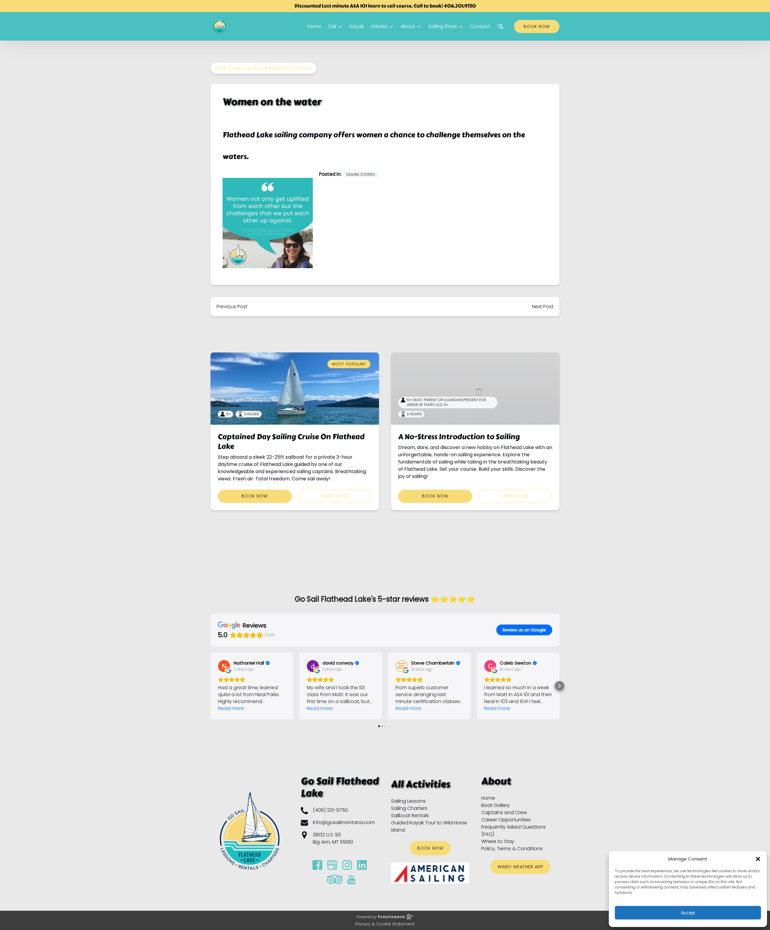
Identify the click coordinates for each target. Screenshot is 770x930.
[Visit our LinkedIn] (362, 865)
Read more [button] (231, 708)
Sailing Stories (360, 174)
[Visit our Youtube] (351, 879)
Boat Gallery (495, 805)
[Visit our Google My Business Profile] (332, 865)
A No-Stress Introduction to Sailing (459, 436)
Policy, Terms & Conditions (512, 848)
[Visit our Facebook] (317, 865)
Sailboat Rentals (410, 815)
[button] (758, 859)
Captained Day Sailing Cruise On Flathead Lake (291, 441)
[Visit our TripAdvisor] (335, 879)
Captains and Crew (504, 812)
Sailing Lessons (408, 801)
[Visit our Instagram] (347, 865)
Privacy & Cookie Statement (385, 924)
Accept (688, 912)
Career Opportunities (506, 819)
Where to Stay (497, 841)
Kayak (357, 26)
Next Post (542, 306)
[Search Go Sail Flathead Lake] (501, 26)
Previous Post (232, 306)
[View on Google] (224, 666)
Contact (480, 26)
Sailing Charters (409, 808)
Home (314, 26)
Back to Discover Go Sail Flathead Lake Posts (263, 68)
